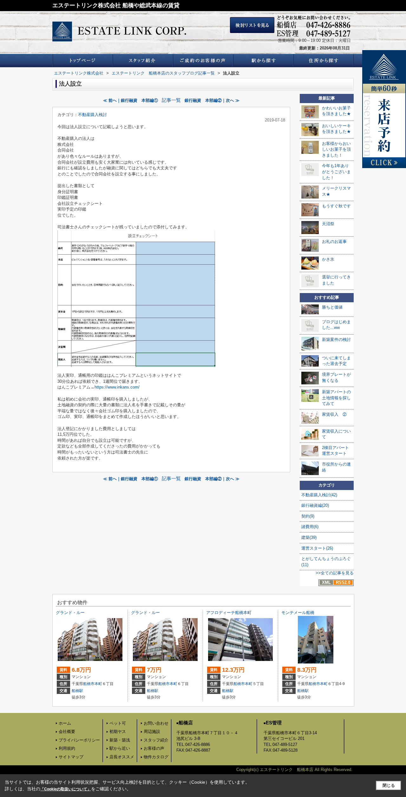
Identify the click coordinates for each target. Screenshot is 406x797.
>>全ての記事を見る (335, 573)
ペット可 (117, 723)
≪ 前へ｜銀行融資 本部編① (130, 100)
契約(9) (307, 516)
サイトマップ (71, 757)
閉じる (389, 785)
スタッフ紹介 (156, 740)
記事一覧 (171, 100)
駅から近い (119, 748)
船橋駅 (77, 691)
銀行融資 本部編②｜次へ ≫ (212, 100)
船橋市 (89, 684)
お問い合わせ (156, 723)
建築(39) (309, 537)
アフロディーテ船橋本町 (229, 612)
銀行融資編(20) (315, 505)
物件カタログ (156, 757)
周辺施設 (152, 731)
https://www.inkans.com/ (117, 387)
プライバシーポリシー (79, 740)
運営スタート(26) (317, 548)
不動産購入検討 (92, 114)
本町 (98, 684)
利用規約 (67, 748)
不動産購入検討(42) (319, 495)
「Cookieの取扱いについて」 (65, 789)
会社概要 (67, 731)
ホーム (65, 723)
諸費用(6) (309, 526)
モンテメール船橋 (297, 612)
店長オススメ (121, 757)
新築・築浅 (119, 740)
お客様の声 (154, 748)
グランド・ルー (70, 612)
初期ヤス (117, 731)
